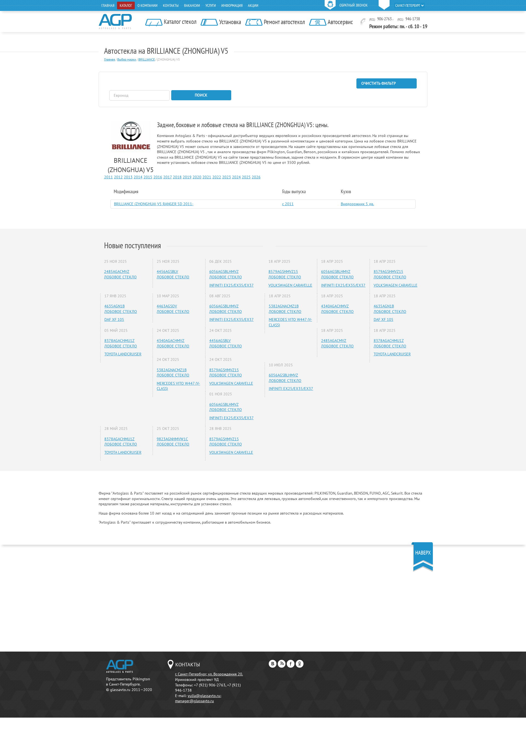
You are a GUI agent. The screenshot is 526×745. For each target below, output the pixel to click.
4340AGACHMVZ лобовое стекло (173, 343)
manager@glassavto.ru (194, 700)
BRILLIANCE (146, 59)
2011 (108, 177)
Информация (231, 5)
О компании (148, 5)
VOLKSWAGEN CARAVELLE (231, 383)
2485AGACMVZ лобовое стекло (120, 274)
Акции (253, 5)
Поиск (201, 95)
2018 (177, 177)
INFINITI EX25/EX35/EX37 (231, 285)
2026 (256, 177)
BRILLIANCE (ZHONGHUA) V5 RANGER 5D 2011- (153, 203)
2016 (157, 177)
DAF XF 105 (114, 319)
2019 (187, 177)
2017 (167, 177)
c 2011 (288, 203)
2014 (138, 177)
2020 (197, 177)
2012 (118, 177)
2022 (216, 177)
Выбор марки (126, 59)
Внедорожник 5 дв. (357, 203)
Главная (107, 5)
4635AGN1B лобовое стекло (120, 309)
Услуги (210, 5)
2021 (206, 177)
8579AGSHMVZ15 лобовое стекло (225, 372)
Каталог (126, 5)
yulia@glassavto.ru (204, 695)
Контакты (171, 5)
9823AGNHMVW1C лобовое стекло (173, 441)
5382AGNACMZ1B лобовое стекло (173, 372)
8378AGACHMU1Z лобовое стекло (120, 343)
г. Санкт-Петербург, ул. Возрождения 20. (209, 674)
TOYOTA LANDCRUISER (122, 354)
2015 (148, 177)
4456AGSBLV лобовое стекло (173, 274)
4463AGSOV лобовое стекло (173, 309)
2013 (128, 177)
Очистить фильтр (378, 83)
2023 (226, 177)
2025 (246, 177)
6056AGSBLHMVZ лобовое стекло (225, 274)
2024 (236, 177)
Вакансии (192, 5)
